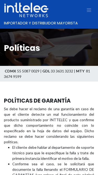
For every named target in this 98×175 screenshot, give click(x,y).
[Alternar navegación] (89, 10)
